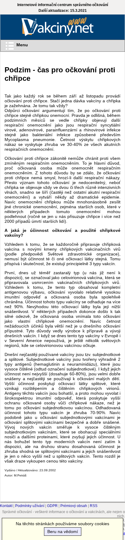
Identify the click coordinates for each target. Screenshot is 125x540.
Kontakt (6, 506)
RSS (93, 506)
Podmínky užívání (29, 506)
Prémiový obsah (73, 506)
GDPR (52, 506)
